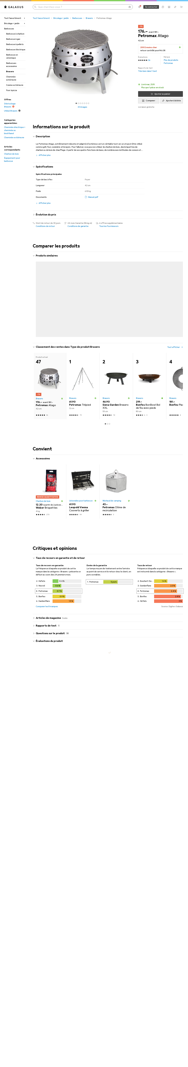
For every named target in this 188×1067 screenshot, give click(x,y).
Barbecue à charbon (15, 34)
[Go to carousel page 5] (111, 345)
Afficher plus (45, 155)
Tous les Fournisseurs (108, 226)
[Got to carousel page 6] (86, 103)
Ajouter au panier (162, 94)
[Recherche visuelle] (130, 6)
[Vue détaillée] (58, 601)
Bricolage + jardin (11, 23)
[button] (180, 47)
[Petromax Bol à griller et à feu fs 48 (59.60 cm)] (116, 288)
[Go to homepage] (13, 7)
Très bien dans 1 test (147, 69)
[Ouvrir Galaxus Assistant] (163, 7)
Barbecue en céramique (12, 56)
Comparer (150, 100)
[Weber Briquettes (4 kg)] (49, 501)
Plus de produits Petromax (171, 60)
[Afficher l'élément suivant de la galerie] (132, 61)
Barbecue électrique (15, 49)
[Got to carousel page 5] (84, 103)
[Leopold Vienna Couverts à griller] (82, 501)
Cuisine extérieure (14, 85)
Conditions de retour (45, 226)
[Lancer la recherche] (35, 6)
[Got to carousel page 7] (88, 103)
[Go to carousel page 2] (105, 345)
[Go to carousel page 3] (107, 345)
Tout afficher (173, 256)
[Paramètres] (139, 7)
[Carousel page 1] (76, 103)
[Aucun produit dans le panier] (181, 7)
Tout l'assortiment (12, 18)
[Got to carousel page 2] (78, 103)
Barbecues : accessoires (11, 65)
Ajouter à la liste (173, 100)
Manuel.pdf (93, 197)
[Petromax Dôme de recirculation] (116, 501)
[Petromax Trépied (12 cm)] (149, 288)
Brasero (10, 71)
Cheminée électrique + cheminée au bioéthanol (14, 130)
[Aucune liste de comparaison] (169, 7)
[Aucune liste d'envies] (175, 7)
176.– (143, 31)
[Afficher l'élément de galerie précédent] (32, 61)
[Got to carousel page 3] (80, 103)
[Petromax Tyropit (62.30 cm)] (82, 288)
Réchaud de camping (112, 510)
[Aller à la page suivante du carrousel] (178, 301)
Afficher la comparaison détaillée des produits (140, 256)
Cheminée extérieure (11, 78)
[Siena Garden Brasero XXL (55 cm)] (116, 395)
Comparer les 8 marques (47, 616)
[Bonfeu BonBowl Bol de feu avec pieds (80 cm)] (149, 395)
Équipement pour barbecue (12, 159)
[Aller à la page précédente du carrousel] (37, 301)
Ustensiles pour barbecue (81, 510)
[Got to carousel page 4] (82, 103)
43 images (82, 107)
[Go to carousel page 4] (109, 345)
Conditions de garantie (78, 226)
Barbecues (9, 28)
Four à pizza (11, 90)
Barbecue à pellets (15, 44)
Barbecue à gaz (13, 39)
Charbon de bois (11, 154)
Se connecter (151, 7)
